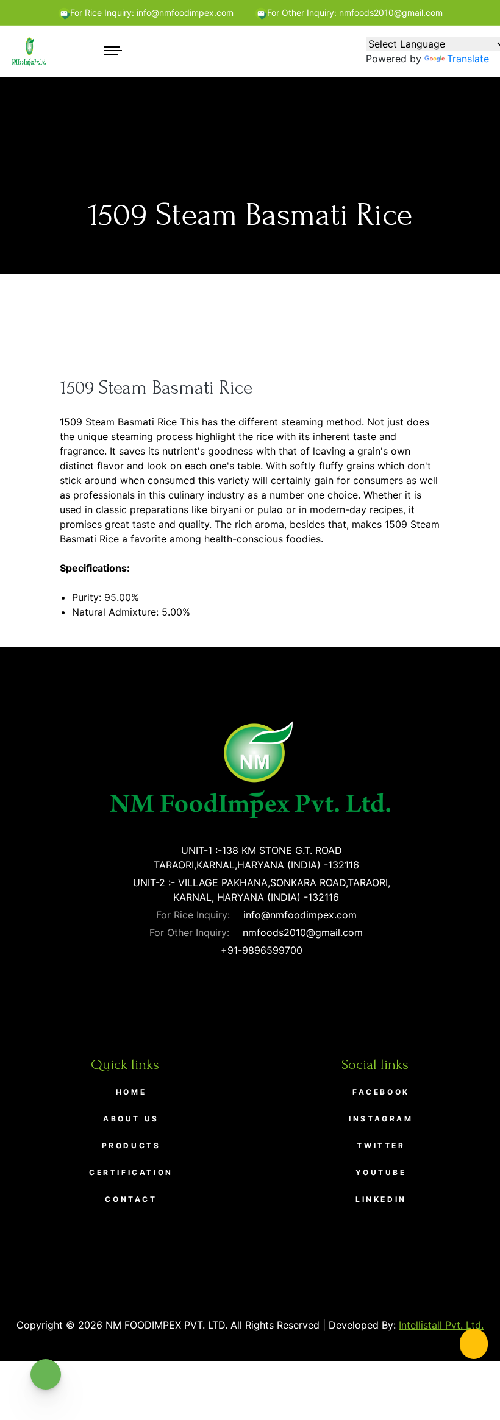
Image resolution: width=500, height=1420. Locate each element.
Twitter (381, 1145)
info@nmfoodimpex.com (298, 915)
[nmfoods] (29, 51)
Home (131, 1091)
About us (131, 1118)
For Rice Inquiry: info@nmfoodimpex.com (152, 12)
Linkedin (381, 1199)
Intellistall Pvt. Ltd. (441, 1325)
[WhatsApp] (45, 1374)
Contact (131, 1199)
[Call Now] (474, 1344)
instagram (381, 1118)
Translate (468, 58)
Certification (131, 1172)
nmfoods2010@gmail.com (301, 932)
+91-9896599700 (260, 950)
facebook (381, 1091)
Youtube (380, 1172)
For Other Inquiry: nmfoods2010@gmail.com (355, 12)
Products (131, 1145)
